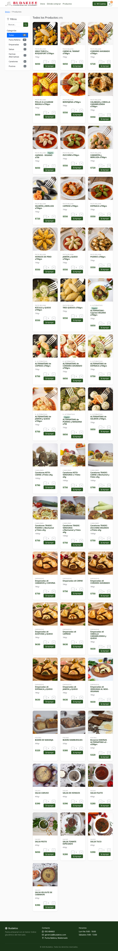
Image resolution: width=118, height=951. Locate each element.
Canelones (17, 61)
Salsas (17, 49)
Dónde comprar (54, 4)
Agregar (50, 66)
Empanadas (17, 44)
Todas (17, 35)
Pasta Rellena (17, 40)
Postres (17, 66)
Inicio (42, 4)
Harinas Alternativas (17, 55)
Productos (67, 4)
